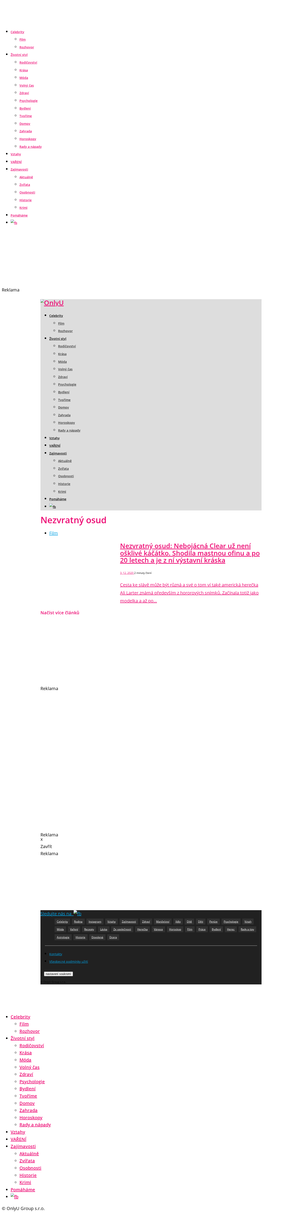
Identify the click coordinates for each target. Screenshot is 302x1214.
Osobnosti (27, 192)
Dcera (113, 937)
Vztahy (16, 154)
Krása (23, 70)
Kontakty (55, 954)
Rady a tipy (247, 929)
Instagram (95, 921)
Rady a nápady (30, 147)
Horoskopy (27, 139)
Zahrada (25, 131)
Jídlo (178, 921)
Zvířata (24, 185)
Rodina (78, 921)
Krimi (23, 208)
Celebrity (17, 32)
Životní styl (19, 55)
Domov (24, 124)
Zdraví (24, 93)
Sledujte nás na (57, 914)
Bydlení (25, 108)
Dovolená (97, 937)
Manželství (162, 921)
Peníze (213, 921)
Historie (25, 200)
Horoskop (175, 929)
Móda (23, 78)
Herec (231, 929)
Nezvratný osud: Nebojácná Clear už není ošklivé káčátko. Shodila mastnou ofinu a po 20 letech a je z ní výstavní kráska (190, 553)
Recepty (89, 929)
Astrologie (63, 937)
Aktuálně (26, 177)
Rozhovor (26, 47)
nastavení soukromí (58, 974)
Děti (200, 921)
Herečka (142, 929)
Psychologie (28, 101)
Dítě (189, 921)
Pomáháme (19, 215)
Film (22, 39)
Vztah (248, 921)
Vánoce (158, 929)
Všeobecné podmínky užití (68, 961)
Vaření (74, 929)
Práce (202, 929)
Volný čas (26, 85)
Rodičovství (28, 62)
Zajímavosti (19, 169)
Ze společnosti (122, 929)
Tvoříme (25, 116)
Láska (103, 929)
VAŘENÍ (16, 162)
